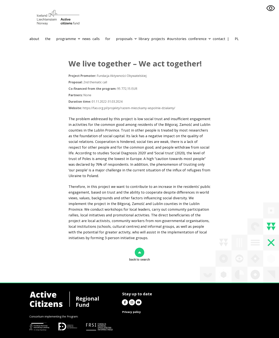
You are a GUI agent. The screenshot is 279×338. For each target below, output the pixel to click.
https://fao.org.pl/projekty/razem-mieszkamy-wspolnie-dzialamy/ (122, 108)
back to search (139, 259)
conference (197, 38)
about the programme (52, 38)
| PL (233, 38)
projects (158, 38)
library (144, 38)
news (86, 38)
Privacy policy (131, 312)
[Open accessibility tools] (270, 8)
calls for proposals (112, 38)
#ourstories (176, 38)
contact (219, 38)
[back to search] (139, 252)
